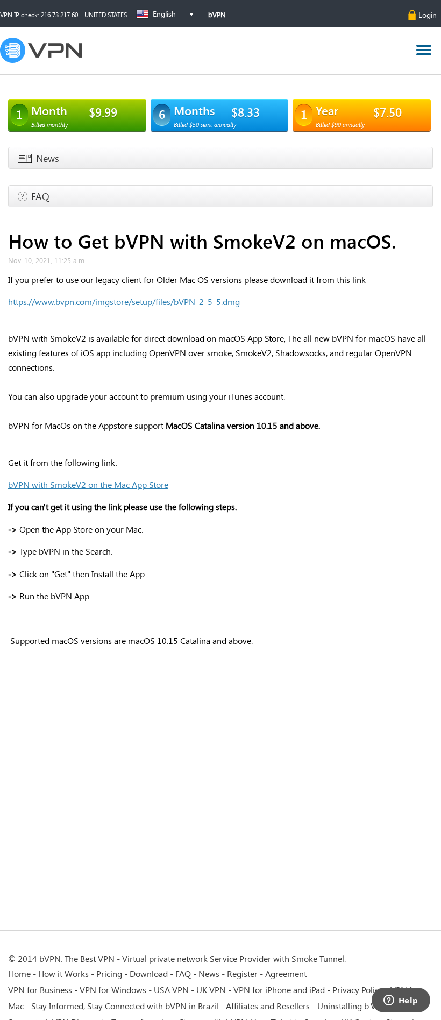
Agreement (286, 973)
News (208, 973)
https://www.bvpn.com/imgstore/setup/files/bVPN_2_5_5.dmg (124, 301)
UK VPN (211, 989)
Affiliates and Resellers (268, 1005)
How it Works (63, 973)
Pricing (109, 973)
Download (149, 973)
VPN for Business (40, 989)
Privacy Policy (357, 989)
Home (19, 973)
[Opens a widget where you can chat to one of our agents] (400, 1001)
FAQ (183, 973)
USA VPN (171, 989)
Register (242, 973)
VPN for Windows (113, 989)
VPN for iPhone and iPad (279, 989)
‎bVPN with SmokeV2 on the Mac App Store (88, 484)
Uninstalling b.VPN (353, 1005)
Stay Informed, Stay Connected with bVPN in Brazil (124, 1005)
